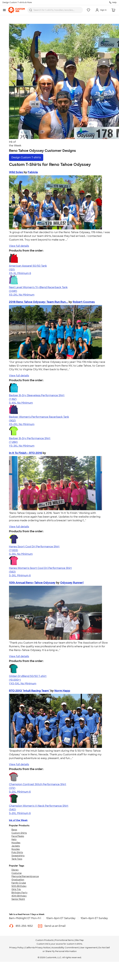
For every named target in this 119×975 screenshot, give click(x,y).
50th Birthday (18, 886)
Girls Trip (16, 889)
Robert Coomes (84, 302)
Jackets (15, 846)
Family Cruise (18, 882)
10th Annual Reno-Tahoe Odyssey (32, 583)
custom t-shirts (74, 944)
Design (26, 157)
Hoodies (15, 842)
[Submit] (30, 10)
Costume (16, 873)
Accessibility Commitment (65, 947)
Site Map (79, 940)
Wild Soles (16, 172)
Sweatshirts (17, 855)
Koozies (15, 849)
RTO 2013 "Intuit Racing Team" (29, 691)
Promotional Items (64, 940)
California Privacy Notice (37, 947)
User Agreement (88, 947)
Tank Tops (16, 859)
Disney (15, 869)
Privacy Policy (16, 947)
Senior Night (18, 899)
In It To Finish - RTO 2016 (25, 453)
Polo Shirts (17, 852)
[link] (16, 10)
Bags (14, 829)
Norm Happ (62, 691)
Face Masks (17, 836)
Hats (13, 839)
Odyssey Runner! (72, 583)
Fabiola (33, 172)
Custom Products (44, 940)
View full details (19, 245)
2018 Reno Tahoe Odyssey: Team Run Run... (38, 302)
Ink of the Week (18, 820)
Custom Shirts (19, 833)
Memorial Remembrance (25, 876)
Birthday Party (19, 892)
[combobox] (55, 10)
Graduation (17, 879)
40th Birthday (19, 895)
